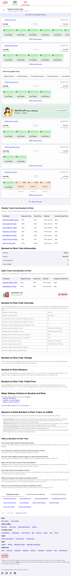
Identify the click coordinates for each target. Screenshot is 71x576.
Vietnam (33, 550)
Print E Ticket (26, 533)
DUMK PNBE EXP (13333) (10, 286)
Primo (56, 533)
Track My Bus (5, 533)
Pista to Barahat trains (16, 295)
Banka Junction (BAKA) (11, 402)
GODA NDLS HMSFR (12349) (11, 220)
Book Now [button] (64, 294)
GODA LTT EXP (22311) (9, 243)
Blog (51, 533)
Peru (55, 550)
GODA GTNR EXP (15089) (10, 227)
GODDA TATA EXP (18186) (10, 239)
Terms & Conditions (7, 538)
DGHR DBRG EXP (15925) (10, 235)
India (2, 550)
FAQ (33, 533)
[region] (35, 30)
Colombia (49, 550)
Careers (34, 527)
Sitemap (39, 533)
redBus (3, 544)
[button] (8, 33)
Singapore (18, 550)
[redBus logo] (5, 2)
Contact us (12, 527)
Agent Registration (24, 527)
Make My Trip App (19, 544)
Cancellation (15, 533)
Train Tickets (15, 521)
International (63, 550)
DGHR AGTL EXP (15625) (10, 231)
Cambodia (41, 550)
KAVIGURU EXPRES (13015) (10, 282)
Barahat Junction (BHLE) (11, 400)
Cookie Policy (30, 538)
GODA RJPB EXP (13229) (10, 224)
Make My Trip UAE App (33, 544)
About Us (4, 527)
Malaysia (25, 550)
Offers (46, 533)
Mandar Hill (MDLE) (9, 398)
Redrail (10, 544)
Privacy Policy (20, 538)
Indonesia (9, 550)
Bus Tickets (5, 521)
